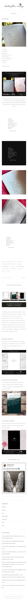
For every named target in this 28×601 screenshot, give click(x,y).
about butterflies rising (14, 459)
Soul (3, 271)
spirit (20, 261)
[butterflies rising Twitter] (14, 1)
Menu (15, 13)
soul (17, 261)
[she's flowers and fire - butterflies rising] (14, 442)
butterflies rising (10, 264)
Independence (5, 266)
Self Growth (5, 268)
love (3, 513)
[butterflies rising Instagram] (10, 1)
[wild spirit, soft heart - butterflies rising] (14, 362)
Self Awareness (20, 266)
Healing (19, 264)
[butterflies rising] (14, 7)
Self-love (20, 268)
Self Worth (13, 268)
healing (9, 261)
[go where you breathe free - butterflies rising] (14, 403)
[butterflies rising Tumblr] (16, 1)
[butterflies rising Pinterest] (12, 1)
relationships (5, 516)
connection (4, 519)
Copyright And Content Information (14, 285)
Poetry (13, 266)
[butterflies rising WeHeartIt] (18, 1)
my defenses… (23, 277)
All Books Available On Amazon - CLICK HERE (14, 304)
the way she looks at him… (6, 277)
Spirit (8, 271)
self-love (13, 261)
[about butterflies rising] (14, 478)
